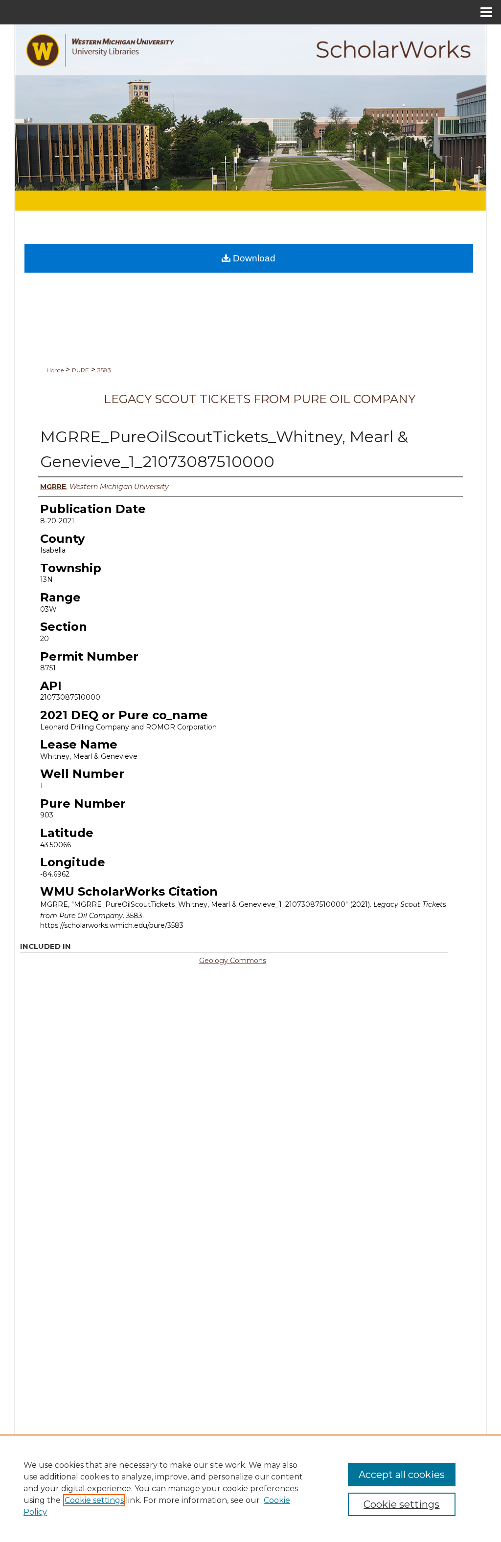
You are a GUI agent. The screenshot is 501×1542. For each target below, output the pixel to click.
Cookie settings (94, 1500)
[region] (250, 1488)
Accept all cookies (402, 1474)
